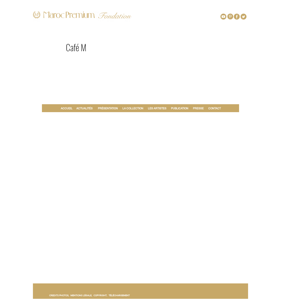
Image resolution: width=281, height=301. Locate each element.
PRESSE (198, 108)
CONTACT (214, 108)
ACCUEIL (67, 108)
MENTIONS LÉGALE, (82, 295)
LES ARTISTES (157, 108)
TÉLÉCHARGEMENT (119, 295)
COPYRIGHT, (101, 295)
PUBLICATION (179, 108)
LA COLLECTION (132, 108)
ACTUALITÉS (84, 108)
